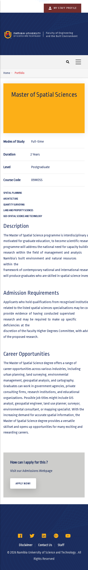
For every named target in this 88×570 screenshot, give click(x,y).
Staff (61, 545)
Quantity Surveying (14, 204)
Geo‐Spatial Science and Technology (22, 216)
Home (6, 73)
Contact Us (45, 545)
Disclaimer (25, 545)
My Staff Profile (65, 8)
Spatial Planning (12, 193)
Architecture (10, 199)
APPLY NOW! (23, 483)
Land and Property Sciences (18, 210)
